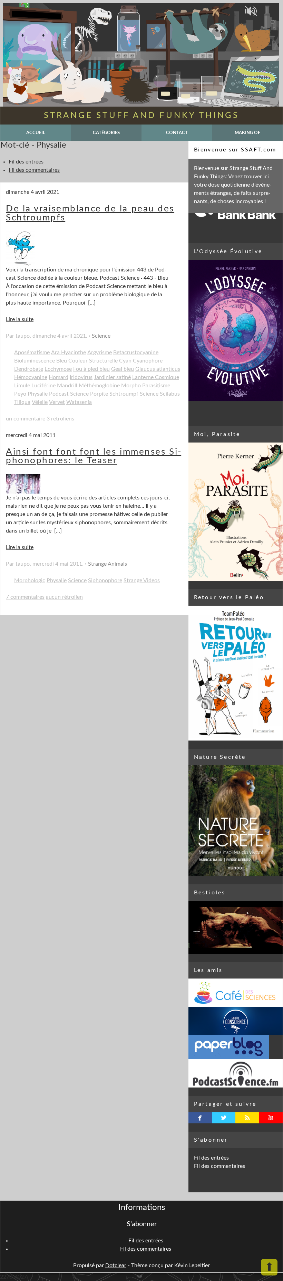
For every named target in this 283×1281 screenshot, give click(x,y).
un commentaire (25, 418)
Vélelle (40, 402)
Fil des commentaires (34, 170)
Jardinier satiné (112, 377)
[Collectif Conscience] (235, 1021)
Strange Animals (107, 564)
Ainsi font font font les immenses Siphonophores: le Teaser (93, 456)
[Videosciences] (235, 1073)
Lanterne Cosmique (155, 377)
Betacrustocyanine (135, 352)
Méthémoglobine (99, 385)
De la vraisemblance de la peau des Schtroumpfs (90, 213)
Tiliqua (22, 402)
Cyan (125, 361)
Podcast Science (69, 394)
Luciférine (43, 385)
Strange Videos (142, 580)
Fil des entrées (26, 162)
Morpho (131, 385)
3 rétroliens (60, 418)
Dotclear (115, 1265)
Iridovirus (81, 377)
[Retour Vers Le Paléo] (235, 673)
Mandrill (67, 385)
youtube (270, 1117)
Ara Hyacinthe (68, 352)
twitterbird (223, 1117)
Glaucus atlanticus (157, 369)
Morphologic (29, 580)
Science (101, 336)
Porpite (99, 394)
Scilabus (170, 394)
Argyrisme (99, 352)
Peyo (20, 394)
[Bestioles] (235, 927)
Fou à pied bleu (91, 369)
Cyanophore (148, 361)
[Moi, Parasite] (235, 512)
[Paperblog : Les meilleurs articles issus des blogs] (235, 1047)
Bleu (61, 361)
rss (247, 1117)
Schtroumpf (123, 394)
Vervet (57, 402)
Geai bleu (122, 369)
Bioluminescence (34, 361)
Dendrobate (28, 369)
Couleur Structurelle (93, 361)
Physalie (38, 394)
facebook (200, 1117)
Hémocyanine (30, 377)
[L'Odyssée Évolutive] (235, 330)
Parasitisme (156, 385)
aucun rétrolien (64, 597)
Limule (22, 385)
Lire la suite (19, 319)
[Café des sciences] (235, 993)
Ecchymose (58, 369)
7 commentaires (25, 597)
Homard (58, 377)
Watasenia (79, 402)
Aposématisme (32, 352)
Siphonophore (105, 580)
